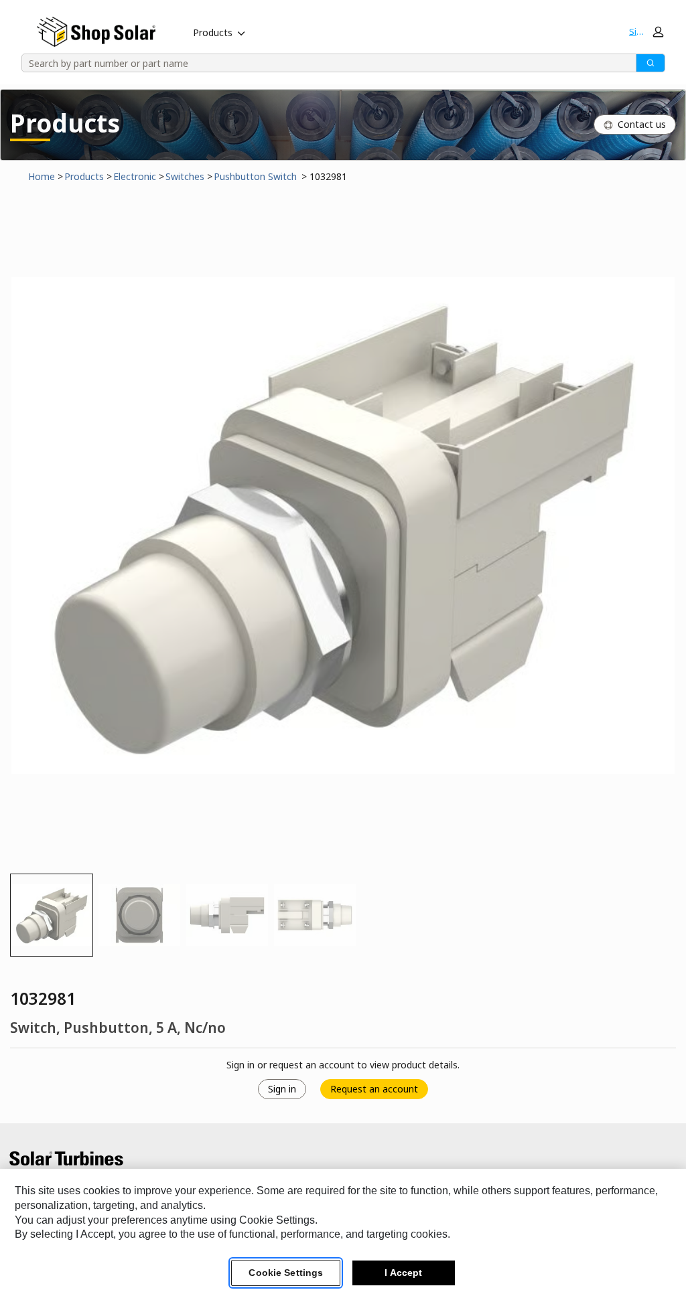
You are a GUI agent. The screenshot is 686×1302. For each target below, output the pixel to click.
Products (212, 32)
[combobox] (324, 63)
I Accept (403, 1272)
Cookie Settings (286, 1272)
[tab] (51, 915)
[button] (646, 31)
